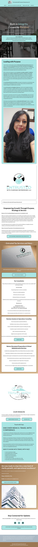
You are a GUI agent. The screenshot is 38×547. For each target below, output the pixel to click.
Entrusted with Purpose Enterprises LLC (21, 2)
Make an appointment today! (10, 482)
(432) (6, 476)
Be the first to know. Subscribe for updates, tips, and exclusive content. (19, 527)
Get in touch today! (19, 274)
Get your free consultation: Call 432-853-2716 (19, 236)
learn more (19, 339)
